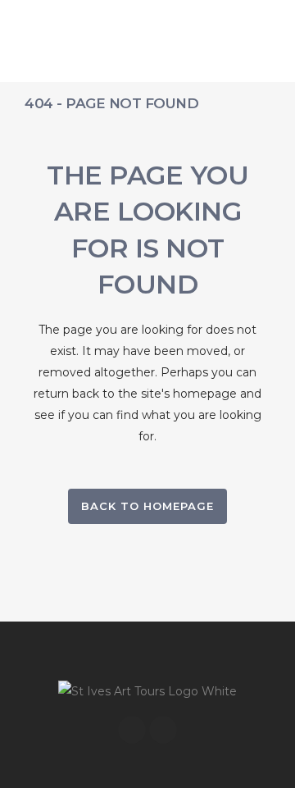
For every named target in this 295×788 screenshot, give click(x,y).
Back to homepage (147, 505)
